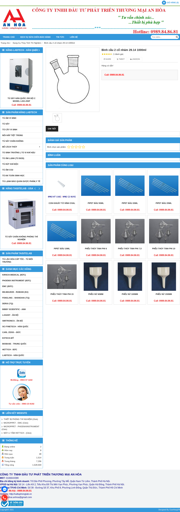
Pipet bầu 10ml (62, 248)
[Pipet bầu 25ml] (163, 185)
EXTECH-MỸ (8, 338)
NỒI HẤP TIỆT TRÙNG (12, 135)
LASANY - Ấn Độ (10, 315)
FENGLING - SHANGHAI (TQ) (16, 298)
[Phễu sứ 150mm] (163, 276)
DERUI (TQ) (7, 303)
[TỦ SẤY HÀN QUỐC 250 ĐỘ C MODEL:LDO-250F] (21, 75)
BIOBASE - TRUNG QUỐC (14, 344)
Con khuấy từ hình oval (62, 203)
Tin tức (60, 37)
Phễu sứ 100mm (130, 294)
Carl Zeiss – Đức (11, 332)
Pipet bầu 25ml (164, 203)
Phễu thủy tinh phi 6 (96, 248)
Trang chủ (9, 37)
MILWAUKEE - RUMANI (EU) (15, 292)
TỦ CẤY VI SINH (9, 129)
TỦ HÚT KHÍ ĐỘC (10, 164)
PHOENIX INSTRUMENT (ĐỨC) (16, 280)
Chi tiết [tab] (52, 129)
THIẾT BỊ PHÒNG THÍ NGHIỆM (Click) (21, 419)
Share (108, 59)
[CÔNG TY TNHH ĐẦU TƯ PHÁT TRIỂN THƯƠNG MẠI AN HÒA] (90, 33)
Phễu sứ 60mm (95, 294)
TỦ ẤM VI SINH (9, 118)
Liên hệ (74, 37)
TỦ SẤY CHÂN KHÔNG (12, 141)
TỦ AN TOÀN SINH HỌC (13, 175)
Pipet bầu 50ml (96, 203)
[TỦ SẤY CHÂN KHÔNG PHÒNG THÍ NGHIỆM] (21, 214)
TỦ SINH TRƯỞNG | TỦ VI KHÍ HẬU (18, 152)
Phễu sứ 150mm (164, 294)
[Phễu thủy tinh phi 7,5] (130, 231)
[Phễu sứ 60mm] (96, 276)
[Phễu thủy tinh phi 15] (62, 276)
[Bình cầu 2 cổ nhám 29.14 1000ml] (72, 79)
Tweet (121, 59)
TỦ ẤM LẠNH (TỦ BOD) (13, 158)
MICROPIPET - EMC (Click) (16, 423)
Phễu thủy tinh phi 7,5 (130, 248)
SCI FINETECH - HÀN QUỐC (15, 326)
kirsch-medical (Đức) (14, 275)
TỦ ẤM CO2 (7, 170)
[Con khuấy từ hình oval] (62, 185)
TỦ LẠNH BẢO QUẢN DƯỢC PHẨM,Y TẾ (21, 181)
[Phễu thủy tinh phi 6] (96, 231)
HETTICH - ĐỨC (9, 349)
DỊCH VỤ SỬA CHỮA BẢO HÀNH (35, 37)
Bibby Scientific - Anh (14, 309)
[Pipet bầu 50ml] (96, 185)
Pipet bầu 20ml (130, 203)
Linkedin (136, 59)
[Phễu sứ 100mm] (130, 276)
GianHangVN (174, 510)
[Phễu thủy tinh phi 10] (163, 231)
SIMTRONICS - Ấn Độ (12, 321)
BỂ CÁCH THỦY (9, 147)
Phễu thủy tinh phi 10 (163, 248)
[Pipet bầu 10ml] (62, 231)
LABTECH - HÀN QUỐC (13, 355)
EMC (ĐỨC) (7, 286)
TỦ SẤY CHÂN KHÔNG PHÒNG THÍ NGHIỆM (21, 238)
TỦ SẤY (5, 124)
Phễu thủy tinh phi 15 (62, 294)
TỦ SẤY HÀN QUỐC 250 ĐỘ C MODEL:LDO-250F (21, 99)
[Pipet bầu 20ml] (130, 185)
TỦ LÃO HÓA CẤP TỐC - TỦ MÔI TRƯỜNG (17, 260)
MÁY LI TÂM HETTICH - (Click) (18, 433)
